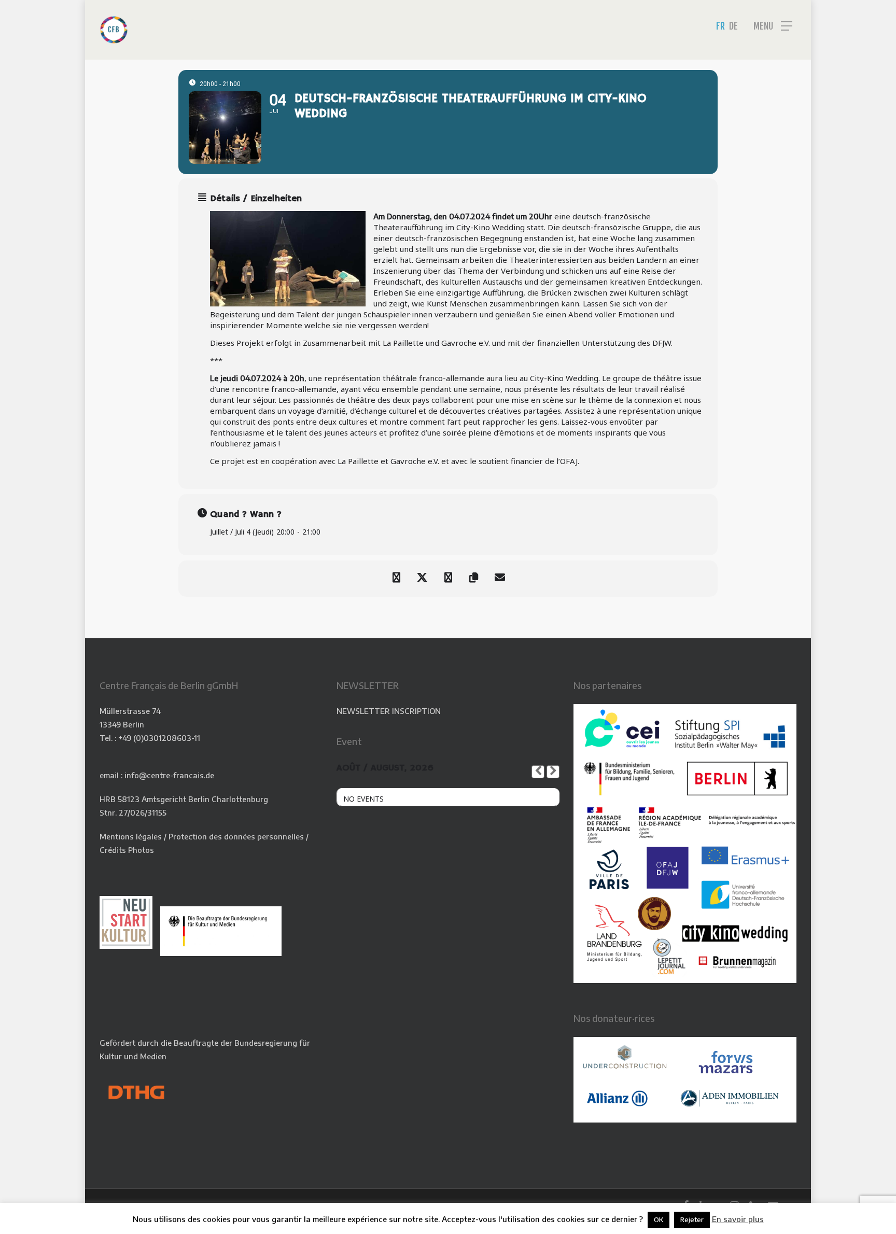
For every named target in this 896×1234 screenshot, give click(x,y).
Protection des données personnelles (236, 836)
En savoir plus (738, 1219)
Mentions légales (131, 836)
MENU (763, 26)
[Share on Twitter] (422, 579)
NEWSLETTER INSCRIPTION (389, 711)
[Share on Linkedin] (448, 579)
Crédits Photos (127, 849)
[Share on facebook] (396, 579)
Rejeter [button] (692, 1219)
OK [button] (658, 1219)
